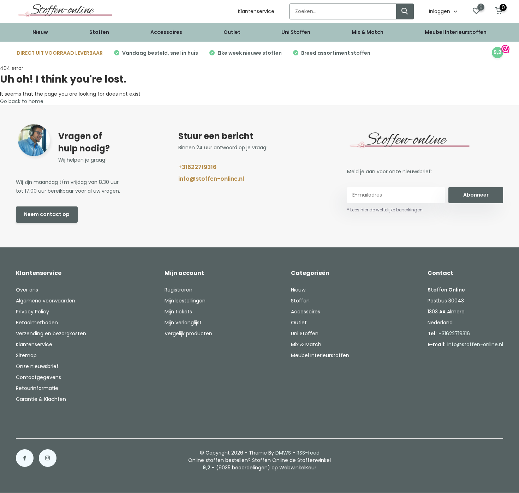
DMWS (283, 452)
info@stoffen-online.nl (211, 179)
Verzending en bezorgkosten (51, 333)
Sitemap (26, 355)
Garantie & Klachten (41, 399)
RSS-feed (308, 452)
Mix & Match (367, 32)
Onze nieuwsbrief (37, 366)
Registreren (178, 289)
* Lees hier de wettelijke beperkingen (385, 210)
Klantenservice (256, 11)
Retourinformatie (37, 388)
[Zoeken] (405, 11)
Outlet (231, 32)
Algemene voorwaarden (45, 300)
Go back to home (21, 101)
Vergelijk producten (188, 333)
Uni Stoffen (295, 32)
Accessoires (166, 32)
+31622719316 (197, 167)
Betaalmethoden (37, 322)
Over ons (27, 289)
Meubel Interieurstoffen (456, 32)
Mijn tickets (178, 311)
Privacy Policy (32, 311)
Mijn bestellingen (185, 300)
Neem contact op (47, 214)
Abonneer (476, 194)
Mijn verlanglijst (183, 322)
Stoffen (99, 32)
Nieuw (40, 32)
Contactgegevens (38, 377)
